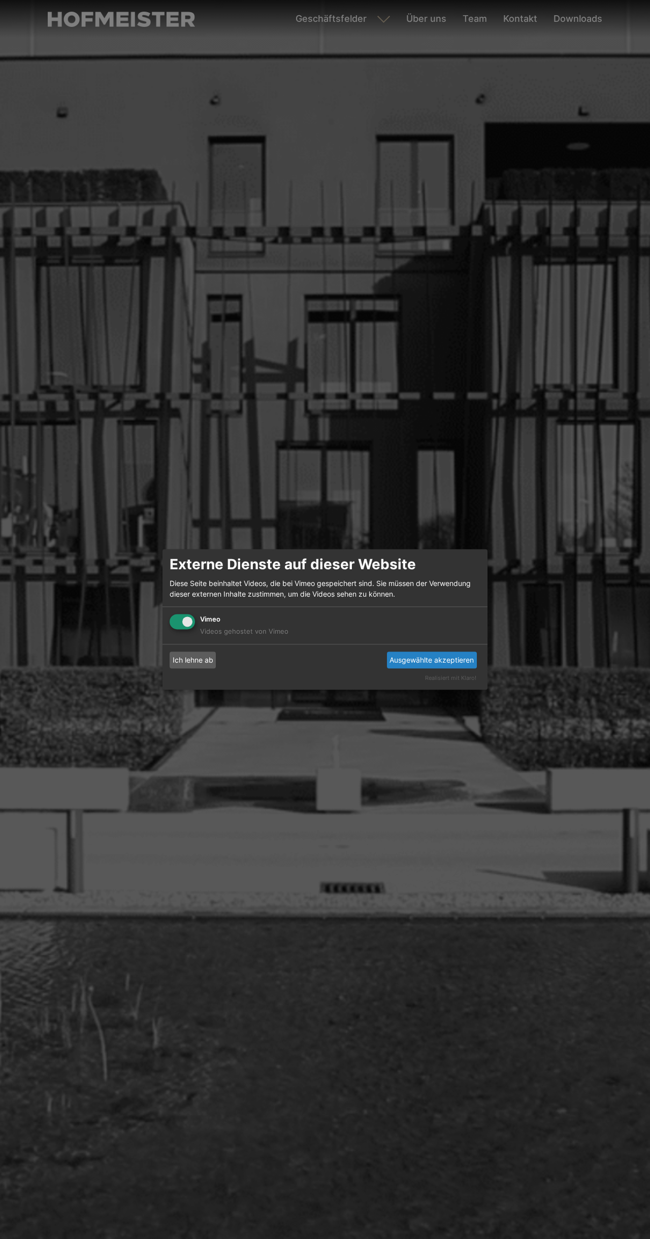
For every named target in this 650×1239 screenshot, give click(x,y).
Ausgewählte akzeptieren (431, 660)
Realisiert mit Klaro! (450, 678)
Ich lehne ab (193, 660)
